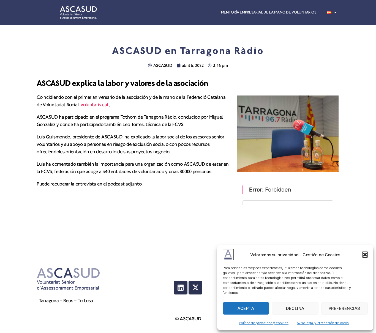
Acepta (246, 308)
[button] (365, 254)
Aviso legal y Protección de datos (323, 323)
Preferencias (344, 308)
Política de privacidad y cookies (263, 323)
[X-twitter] (195, 287)
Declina (295, 308)
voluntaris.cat (95, 104)
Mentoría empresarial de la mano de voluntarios (268, 12)
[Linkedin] (180, 287)
